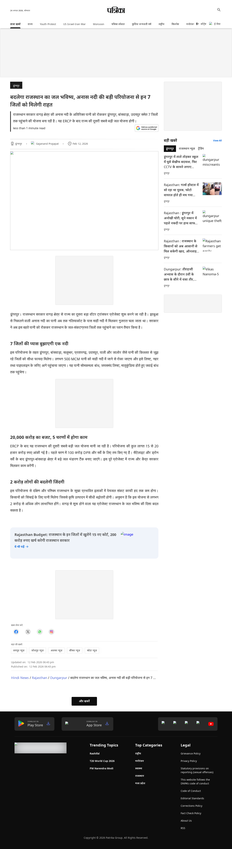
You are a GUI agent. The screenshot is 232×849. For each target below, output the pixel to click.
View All (217, 140)
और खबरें (84, 701)
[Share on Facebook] (16, 632)
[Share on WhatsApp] (40, 632)
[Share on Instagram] (51, 632)
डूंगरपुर (16, 85)
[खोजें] (219, 9)
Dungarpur (58, 677)
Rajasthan (39, 677)
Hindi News (20, 677)
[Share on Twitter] (28, 632)
